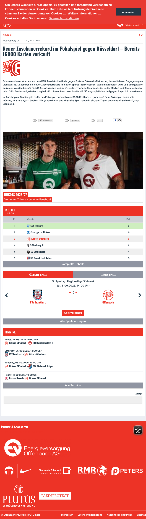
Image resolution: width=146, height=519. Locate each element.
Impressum (67, 514)
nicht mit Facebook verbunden (35, 121)
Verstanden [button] (128, 12)
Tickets (61, 312)
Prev (6, 295)
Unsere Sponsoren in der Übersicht (23, 431)
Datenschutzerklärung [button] (64, 18)
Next (139, 295)
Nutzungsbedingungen (119, 514)
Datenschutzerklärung (90, 514)
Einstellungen (119, 120)
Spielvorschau (81, 312)
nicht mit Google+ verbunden (93, 121)
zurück (8, 34)
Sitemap (141, 514)
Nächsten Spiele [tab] (38, 275)
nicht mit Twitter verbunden (67, 121)
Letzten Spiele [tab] (108, 275)
